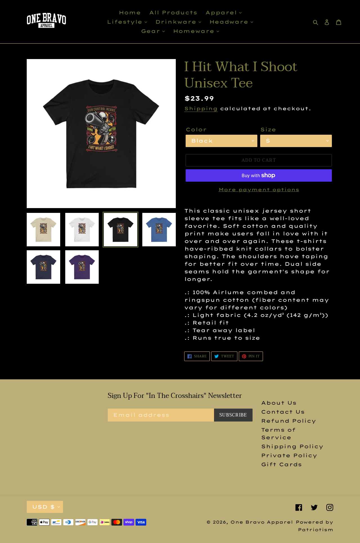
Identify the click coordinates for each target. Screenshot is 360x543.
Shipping (201, 108)
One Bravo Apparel (261, 522)
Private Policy (289, 455)
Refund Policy (288, 421)
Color (196, 129)
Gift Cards (281, 464)
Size (268, 129)
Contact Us (283, 412)
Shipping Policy (292, 446)
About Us (278, 403)
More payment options (259, 189)
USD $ (43, 507)
